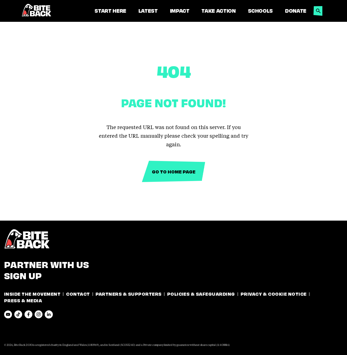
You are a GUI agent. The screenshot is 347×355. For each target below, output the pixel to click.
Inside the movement (32, 293)
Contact (78, 293)
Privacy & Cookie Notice (274, 293)
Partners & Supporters (129, 293)
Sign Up (23, 275)
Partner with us (46, 263)
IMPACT (180, 10)
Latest (148, 10)
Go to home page (173, 171)
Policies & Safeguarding (201, 293)
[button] (318, 9)
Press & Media (23, 300)
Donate (295, 10)
